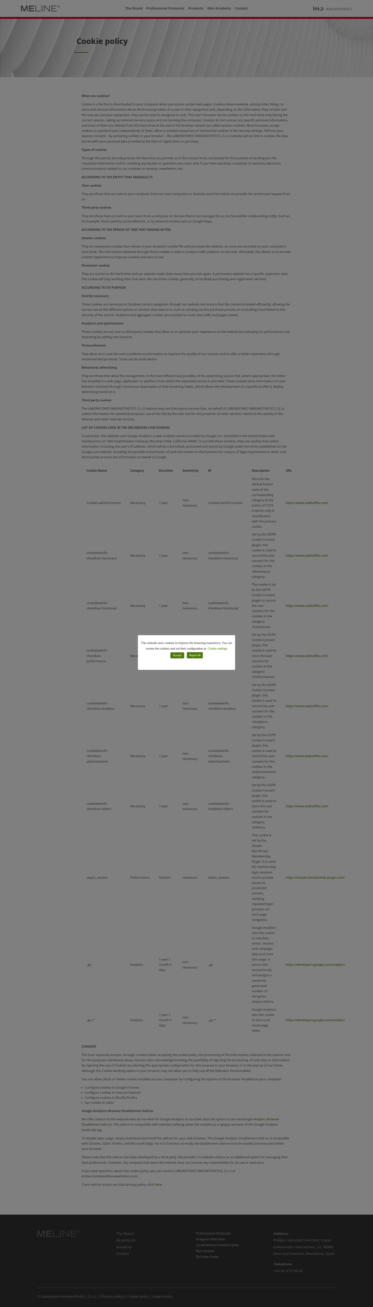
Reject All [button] (194, 655)
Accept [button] (177, 655)
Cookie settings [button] (217, 648)
